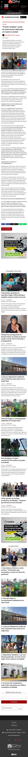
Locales (4, 24)
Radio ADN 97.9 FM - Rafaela (12, 35)
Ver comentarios (6, 229)
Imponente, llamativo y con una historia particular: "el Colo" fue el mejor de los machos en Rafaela (13, 657)
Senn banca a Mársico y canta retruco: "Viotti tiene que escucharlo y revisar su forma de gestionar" (13, 571)
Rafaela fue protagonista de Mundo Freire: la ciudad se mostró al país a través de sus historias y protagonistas (13, 337)
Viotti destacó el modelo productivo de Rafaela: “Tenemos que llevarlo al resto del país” (13, 500)
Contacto (14, 723)
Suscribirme (14, 702)
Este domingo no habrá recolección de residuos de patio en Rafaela (13, 460)
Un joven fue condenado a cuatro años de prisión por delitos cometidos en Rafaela (13, 685)
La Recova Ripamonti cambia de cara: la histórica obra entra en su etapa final (13, 379)
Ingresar (15, 725)
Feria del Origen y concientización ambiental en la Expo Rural (13, 419)
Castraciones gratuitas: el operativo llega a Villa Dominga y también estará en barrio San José (13, 295)
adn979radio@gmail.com (14, 735)
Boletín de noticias (13, 692)
